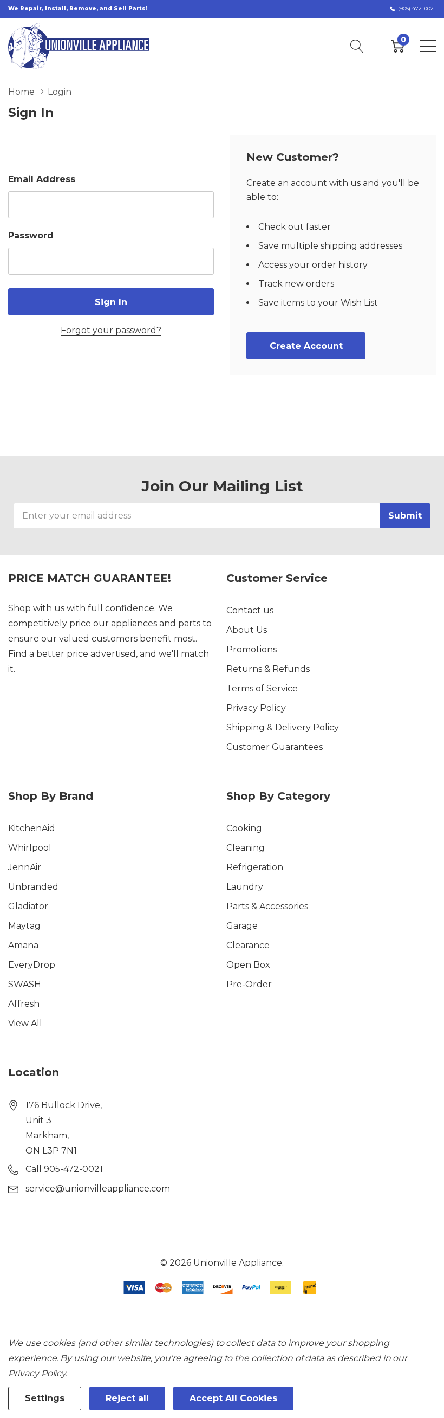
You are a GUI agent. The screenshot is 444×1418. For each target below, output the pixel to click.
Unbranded (33, 887)
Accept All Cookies (233, 1398)
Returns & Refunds (268, 669)
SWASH (24, 984)
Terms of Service (262, 688)
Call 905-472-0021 (64, 1169)
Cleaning (245, 848)
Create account (306, 346)
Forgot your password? (111, 330)
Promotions (251, 649)
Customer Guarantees (274, 747)
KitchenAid (31, 828)
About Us (246, 630)
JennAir (24, 867)
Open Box (248, 965)
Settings (44, 1398)
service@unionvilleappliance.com (97, 1188)
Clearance (248, 945)
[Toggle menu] (428, 46)
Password (31, 235)
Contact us (249, 610)
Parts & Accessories (267, 906)
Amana (23, 945)
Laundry (244, 887)
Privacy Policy (256, 708)
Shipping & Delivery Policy (282, 727)
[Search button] (357, 46)
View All (25, 1023)
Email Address (41, 179)
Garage (242, 926)
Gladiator (28, 906)
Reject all (127, 1398)
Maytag (24, 926)
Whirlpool (29, 848)
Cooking (244, 828)
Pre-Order (249, 984)
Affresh (24, 1004)
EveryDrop (31, 965)
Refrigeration (254, 867)
